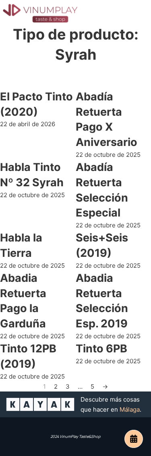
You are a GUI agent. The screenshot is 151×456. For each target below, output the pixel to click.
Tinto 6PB (101, 348)
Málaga (130, 409)
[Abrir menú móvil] (139, 13)
